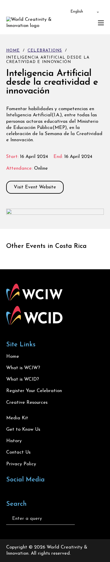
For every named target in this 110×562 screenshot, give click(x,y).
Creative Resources (27, 402)
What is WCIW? (23, 368)
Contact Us (18, 452)
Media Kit (17, 418)
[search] (83, 518)
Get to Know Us (23, 429)
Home (13, 50)
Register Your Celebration (34, 391)
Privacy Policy (21, 464)
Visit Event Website (35, 187)
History (14, 441)
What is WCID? (22, 379)
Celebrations (45, 50)
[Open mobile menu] (101, 23)
